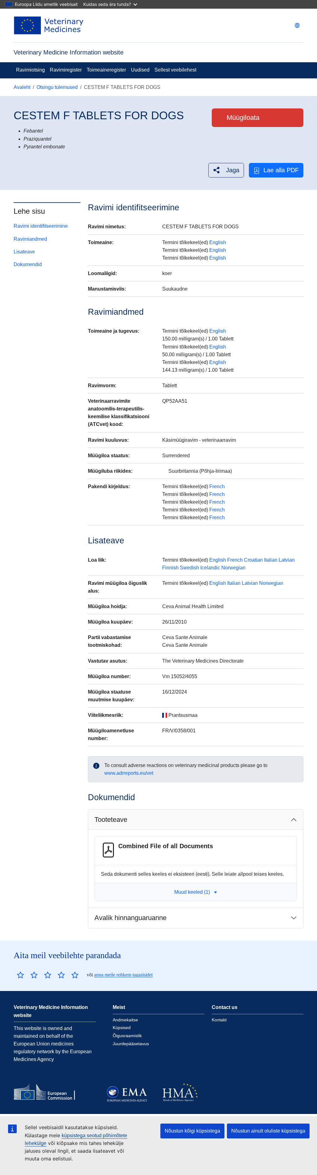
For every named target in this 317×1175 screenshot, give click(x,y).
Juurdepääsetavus (131, 1043)
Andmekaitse (125, 1019)
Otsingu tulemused (57, 87)
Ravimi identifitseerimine (41, 226)
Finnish (170, 567)
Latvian (287, 560)
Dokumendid (28, 264)
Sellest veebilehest (175, 69)
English (217, 242)
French (217, 486)
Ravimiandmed (30, 239)
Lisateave (24, 251)
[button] (226, 170)
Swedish (189, 567)
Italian (270, 560)
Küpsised (122, 1027)
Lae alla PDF (281, 170)
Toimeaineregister (106, 69)
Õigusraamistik (127, 1035)
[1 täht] (20, 975)
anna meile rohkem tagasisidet (123, 974)
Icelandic (210, 567)
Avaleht (22, 87)
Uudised (140, 69)
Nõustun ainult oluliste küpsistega (268, 1130)
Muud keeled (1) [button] (192, 892)
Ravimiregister (66, 69)
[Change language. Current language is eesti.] (297, 25)
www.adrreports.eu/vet (128, 773)
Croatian (253, 560)
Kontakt (219, 1019)
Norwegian (233, 567)
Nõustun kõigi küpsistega (192, 1130)
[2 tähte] (27, 975)
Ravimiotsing (30, 69)
